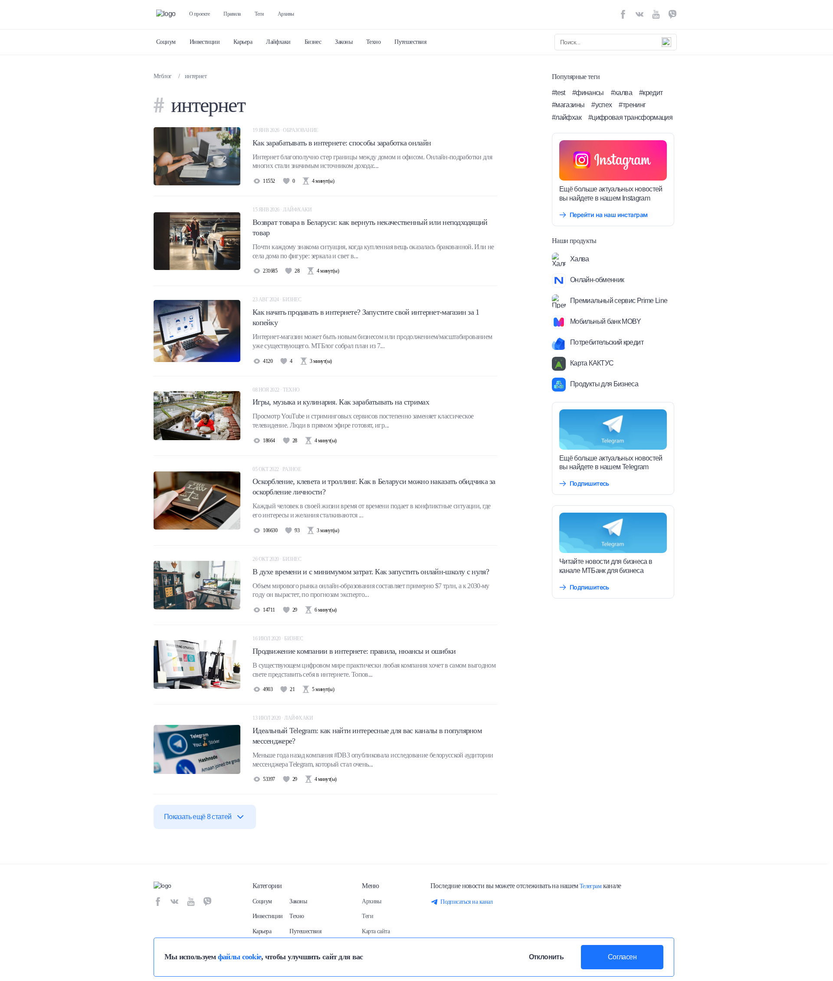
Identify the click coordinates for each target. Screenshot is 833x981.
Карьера (242, 42)
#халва (621, 92)
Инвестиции (205, 42)
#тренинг (632, 105)
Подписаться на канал (466, 902)
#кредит (651, 92)
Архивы (286, 14)
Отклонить (546, 957)
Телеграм (591, 886)
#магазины (568, 105)
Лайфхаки (278, 42)
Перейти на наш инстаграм (609, 214)
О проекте (199, 14)
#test (558, 92)
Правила (232, 14)
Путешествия (410, 42)
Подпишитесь (589, 483)
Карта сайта (376, 931)
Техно (373, 42)
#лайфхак (566, 117)
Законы (343, 42)
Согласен (622, 957)
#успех (601, 105)
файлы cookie (239, 956)
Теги (259, 14)
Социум (166, 42)
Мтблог (163, 76)
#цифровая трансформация (630, 117)
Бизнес (313, 42)
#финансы (588, 92)
